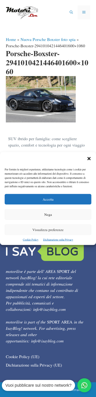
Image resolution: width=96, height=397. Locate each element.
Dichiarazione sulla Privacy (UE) (34, 365)
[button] (89, 159)
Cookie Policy (30, 239)
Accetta (48, 199)
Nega (48, 214)
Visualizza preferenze (48, 229)
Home (11, 39)
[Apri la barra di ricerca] (71, 12)
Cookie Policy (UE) (22, 356)
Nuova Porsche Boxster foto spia (48, 39)
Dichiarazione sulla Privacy (58, 239)
